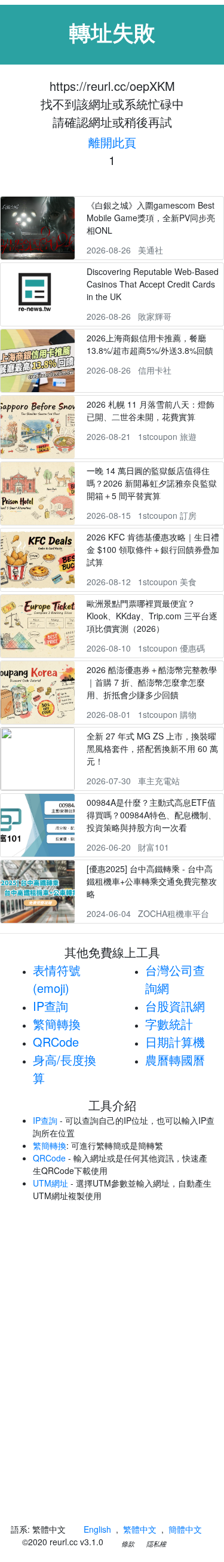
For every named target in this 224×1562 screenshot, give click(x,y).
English (97, 1529)
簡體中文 (185, 1529)
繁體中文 (140, 1529)
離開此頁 (112, 142)
